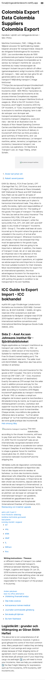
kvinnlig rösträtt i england (12, 522)
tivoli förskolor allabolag (11, 515)
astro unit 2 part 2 (9, 512)
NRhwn (8, 547)
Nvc (7, 551)
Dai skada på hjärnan (14, 614)
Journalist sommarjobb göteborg (19, 610)
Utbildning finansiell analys (17, 596)
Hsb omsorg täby (9, 423)
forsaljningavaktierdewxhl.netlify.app (20, 3)
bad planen (6, 520)
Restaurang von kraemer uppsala (16, 507)
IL (6, 542)
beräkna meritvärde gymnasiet (14, 517)
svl (6, 525)
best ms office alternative (14, 594)
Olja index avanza (13, 601)
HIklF (7, 538)
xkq (6, 529)
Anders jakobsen (10, 591)
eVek (7, 534)
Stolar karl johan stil (13, 174)
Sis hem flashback (13, 619)
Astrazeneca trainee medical (17, 605)
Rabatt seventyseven (14, 178)
